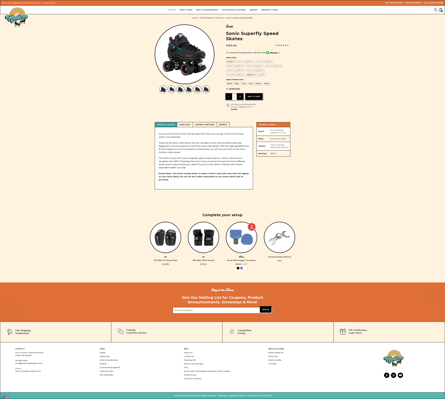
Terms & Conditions (193, 378)
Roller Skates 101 (275, 353)
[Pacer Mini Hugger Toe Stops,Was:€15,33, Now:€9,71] (241, 237)
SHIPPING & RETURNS (205, 125)
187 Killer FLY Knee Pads (165, 260)
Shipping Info (190, 360)
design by (234, 395)
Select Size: (231, 57)
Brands (254, 10)
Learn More (49, 3)
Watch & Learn (413, 3)
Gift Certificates (394, 3)
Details (234, 109)
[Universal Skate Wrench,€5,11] (279, 237)
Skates (172, 10)
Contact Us (189, 356)
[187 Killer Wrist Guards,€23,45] (203, 237)
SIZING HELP (185, 125)
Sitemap (223, 395)
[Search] (435, 10)
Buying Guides (274, 360)
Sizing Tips (273, 356)
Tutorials (272, 364)
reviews (223, 125)
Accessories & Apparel (234, 10)
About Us (188, 353)
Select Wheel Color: (235, 79)
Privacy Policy (190, 375)
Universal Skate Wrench (279, 257)
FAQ (186, 367)
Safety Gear (186, 10)
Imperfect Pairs (269, 10)
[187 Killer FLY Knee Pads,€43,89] (165, 237)
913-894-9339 (21, 360)
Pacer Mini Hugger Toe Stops (241, 260)
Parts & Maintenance (207, 10)
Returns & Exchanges (193, 364)
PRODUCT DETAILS (166, 125)
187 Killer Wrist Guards (203, 260)
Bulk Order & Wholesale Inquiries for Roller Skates (207, 371)
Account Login (435, 3)
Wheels (103, 364)
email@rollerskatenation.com (28, 363)
